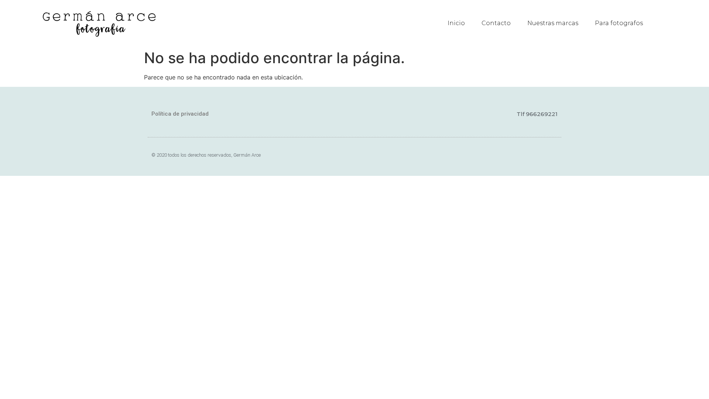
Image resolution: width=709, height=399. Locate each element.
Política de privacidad (180, 113)
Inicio (456, 23)
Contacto (496, 23)
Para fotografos (619, 23)
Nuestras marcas (552, 23)
